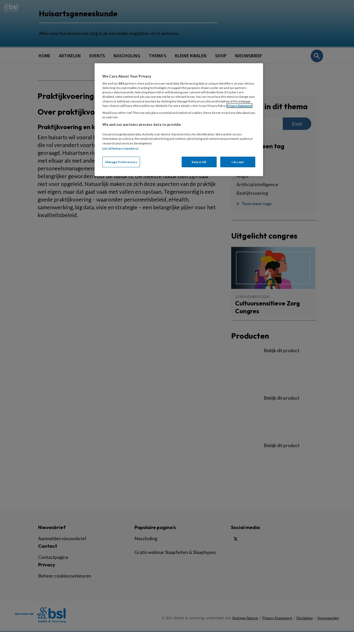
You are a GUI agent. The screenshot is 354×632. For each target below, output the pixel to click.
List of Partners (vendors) (120, 148)
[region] (179, 119)
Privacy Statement (239, 105)
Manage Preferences (121, 162)
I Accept (238, 162)
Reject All (199, 162)
